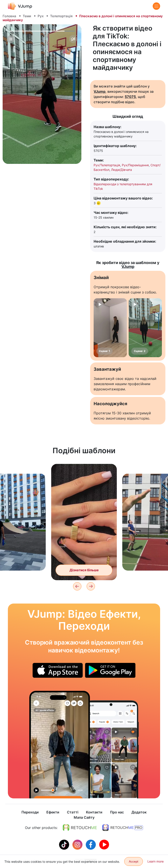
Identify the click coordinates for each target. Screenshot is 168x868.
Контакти (94, 812)
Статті (72, 812)
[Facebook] (91, 844)
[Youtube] (104, 844)
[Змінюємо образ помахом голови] (59, 744)
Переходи (30, 812)
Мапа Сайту (84, 817)
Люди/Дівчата (121, 170)
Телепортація (61, 16)
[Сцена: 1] (110, 327)
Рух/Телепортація (107, 165)
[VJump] (20, 6)
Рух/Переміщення (135, 165)
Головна (9, 16)
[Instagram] (78, 844)
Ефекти (52, 812)
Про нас (117, 812)
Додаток (139, 812)
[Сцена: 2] (145, 327)
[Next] (91, 586)
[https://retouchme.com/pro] (122, 827)
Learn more (155, 861)
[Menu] (156, 6)
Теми (27, 16)
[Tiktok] (64, 844)
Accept (133, 861)
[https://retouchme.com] (80, 827)
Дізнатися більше (84, 570)
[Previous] (77, 586)
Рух (41, 16)
